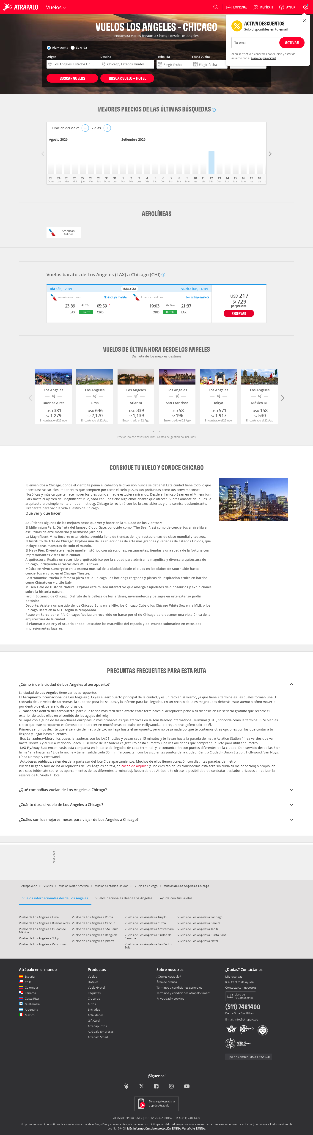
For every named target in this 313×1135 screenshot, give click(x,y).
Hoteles (93, 982)
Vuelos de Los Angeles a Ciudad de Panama (148, 936)
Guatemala (32, 1004)
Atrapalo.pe (29, 886)
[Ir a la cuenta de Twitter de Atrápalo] (141, 1086)
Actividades (95, 1015)
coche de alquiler (134, 766)
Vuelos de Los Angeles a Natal (198, 941)
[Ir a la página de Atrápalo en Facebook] (156, 1086)
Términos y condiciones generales (179, 987)
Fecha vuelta (201, 57)
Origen (51, 57)
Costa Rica (32, 998)
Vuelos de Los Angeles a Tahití (198, 929)
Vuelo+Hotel (96, 987)
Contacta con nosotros (240, 988)
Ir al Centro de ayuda (239, 982)
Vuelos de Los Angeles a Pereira (199, 923)
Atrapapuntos (97, 1026)
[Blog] (126, 1086)
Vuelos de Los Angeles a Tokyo (39, 938)
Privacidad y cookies (170, 998)
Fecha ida (163, 57)
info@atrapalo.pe (246, 1019)
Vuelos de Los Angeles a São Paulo (95, 929)
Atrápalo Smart (98, 1037)
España (30, 976)
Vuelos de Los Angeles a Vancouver (43, 944)
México (30, 1015)
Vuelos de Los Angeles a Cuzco (145, 923)
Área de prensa (166, 982)
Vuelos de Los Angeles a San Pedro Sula (148, 945)
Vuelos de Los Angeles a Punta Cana (202, 935)
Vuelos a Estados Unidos (111, 886)
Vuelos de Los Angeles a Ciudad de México (42, 930)
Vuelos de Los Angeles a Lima (39, 917)
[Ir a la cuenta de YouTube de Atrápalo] (186, 1086)
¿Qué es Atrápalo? (168, 976)
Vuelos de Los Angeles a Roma (92, 917)
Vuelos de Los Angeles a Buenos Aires (44, 923)
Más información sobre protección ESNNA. (154, 1128)
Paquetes (94, 993)
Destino (105, 57)
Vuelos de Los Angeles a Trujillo (146, 917)
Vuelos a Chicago (146, 886)
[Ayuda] (287, 7)
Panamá (30, 993)
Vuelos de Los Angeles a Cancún (93, 923)
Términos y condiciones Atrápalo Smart (183, 993)
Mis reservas (233, 977)
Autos (92, 1004)
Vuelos (48, 886)
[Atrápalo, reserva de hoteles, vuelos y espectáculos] (21, 7)
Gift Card (94, 1020)
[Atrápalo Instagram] (171, 1086)
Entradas (94, 1009)
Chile (28, 982)
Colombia (31, 987)
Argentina (31, 1009)
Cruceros (94, 998)
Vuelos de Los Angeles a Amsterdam (149, 929)
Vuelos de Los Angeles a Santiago (200, 917)
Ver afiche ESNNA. (194, 1128)
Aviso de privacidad (263, 58)
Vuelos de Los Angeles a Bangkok (94, 935)
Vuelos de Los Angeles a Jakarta (93, 941)
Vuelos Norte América (74, 886)
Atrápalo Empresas (100, 1031)
